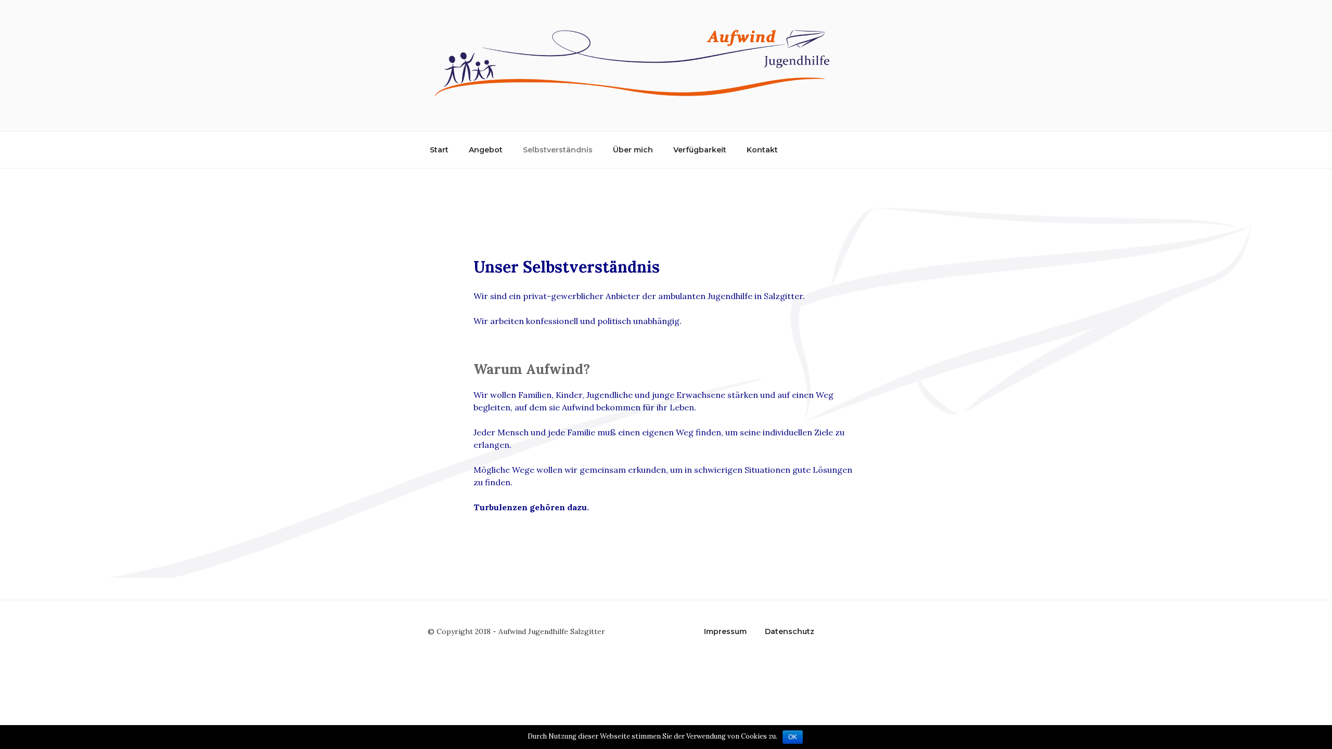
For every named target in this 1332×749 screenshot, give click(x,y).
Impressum (725, 631)
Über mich (633, 149)
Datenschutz (789, 631)
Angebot (486, 149)
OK (792, 737)
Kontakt (762, 149)
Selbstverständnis (558, 149)
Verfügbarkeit (699, 149)
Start (439, 149)
